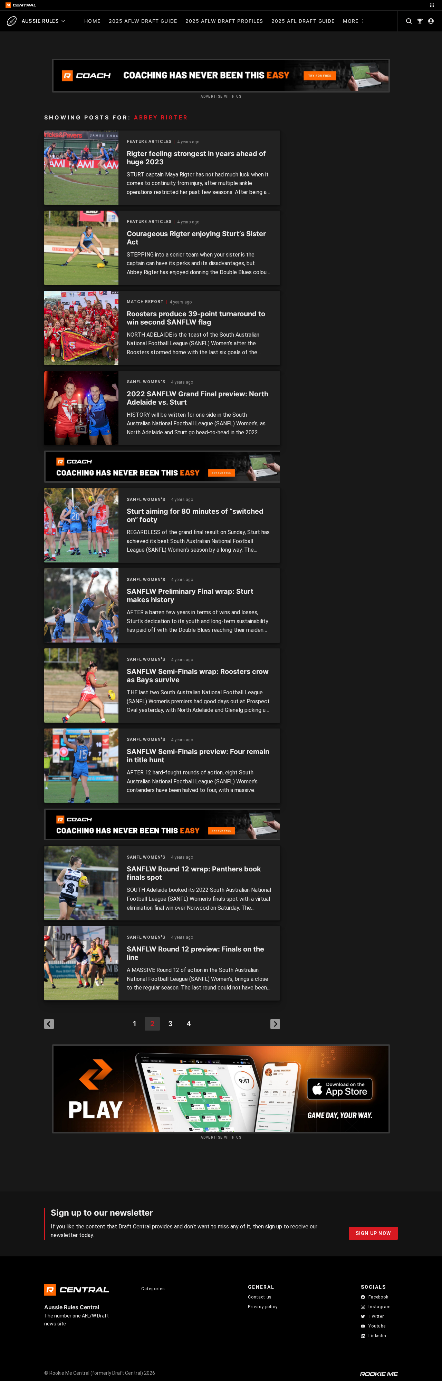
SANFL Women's (146, 382)
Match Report (145, 302)
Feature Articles (149, 141)
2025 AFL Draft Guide (303, 21)
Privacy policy (263, 1306)
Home (92, 21)
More (350, 21)
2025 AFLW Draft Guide (143, 21)
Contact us (260, 1297)
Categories (153, 1288)
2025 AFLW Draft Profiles (224, 21)
